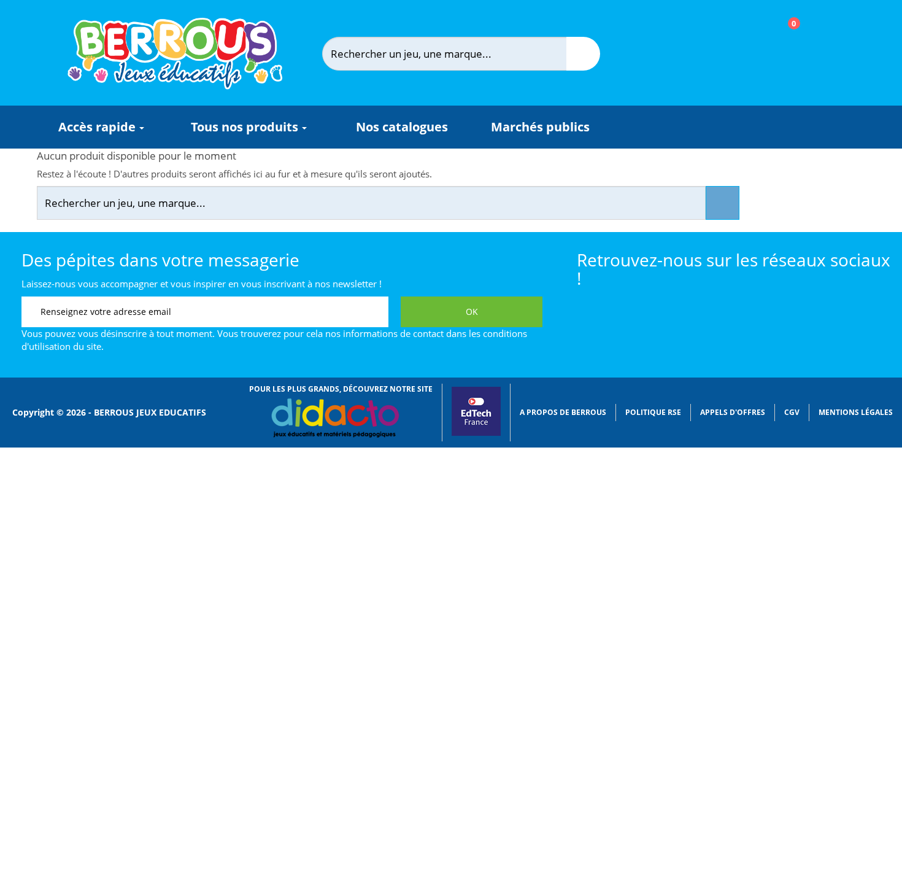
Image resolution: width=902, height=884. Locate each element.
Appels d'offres (732, 412)
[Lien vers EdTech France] (476, 433)
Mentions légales (856, 412)
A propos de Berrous (563, 412)
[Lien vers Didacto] (335, 418)
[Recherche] (583, 54)
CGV (792, 412)
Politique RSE (653, 412)
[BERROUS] (175, 54)
